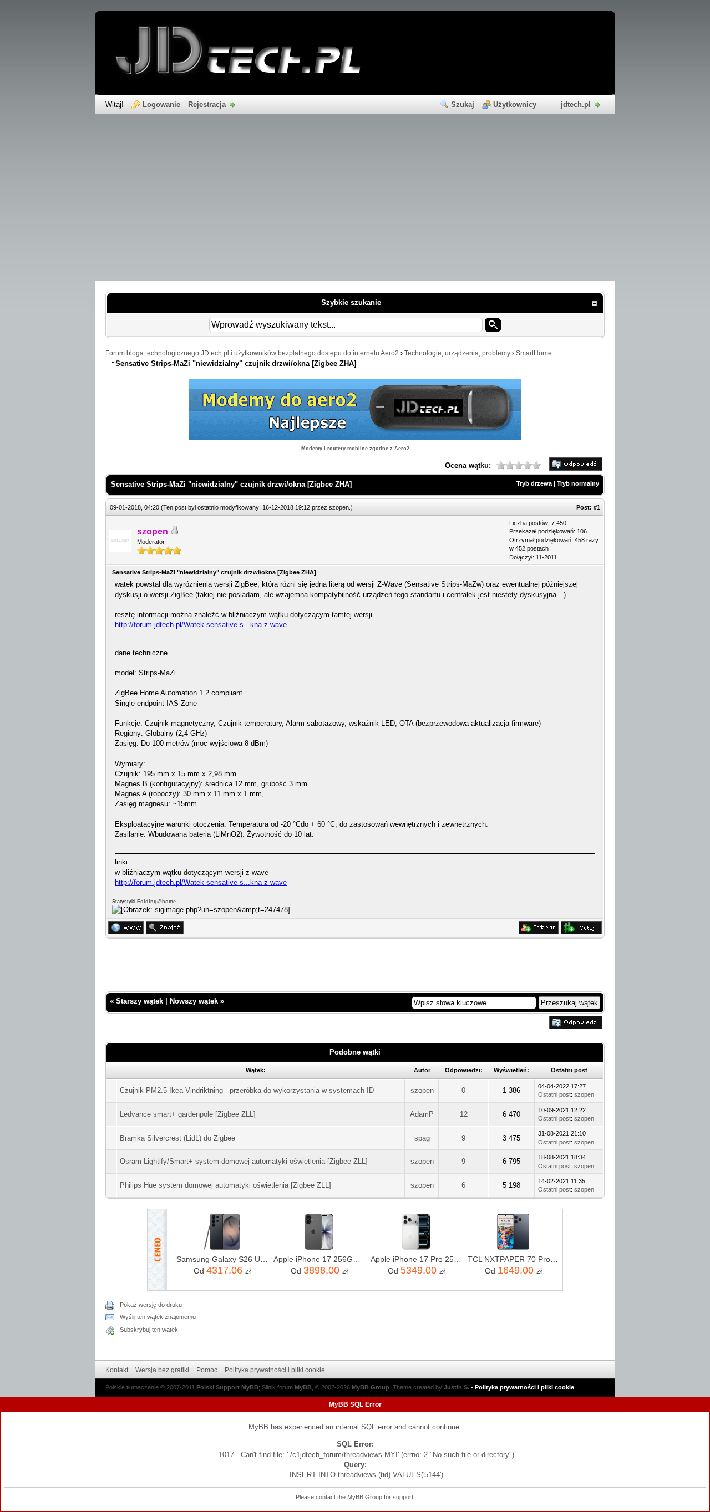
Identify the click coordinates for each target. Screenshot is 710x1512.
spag (422, 1138)
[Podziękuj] (539, 932)
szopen (339, 507)
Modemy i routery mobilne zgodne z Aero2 (355, 448)
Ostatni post (554, 1094)
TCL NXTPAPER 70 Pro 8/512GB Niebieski (513, 1259)
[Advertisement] (355, 197)
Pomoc (206, 1370)
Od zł (222, 1270)
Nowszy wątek (194, 1001)
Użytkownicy (514, 104)
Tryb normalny (578, 483)
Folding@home (156, 901)
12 (464, 1114)
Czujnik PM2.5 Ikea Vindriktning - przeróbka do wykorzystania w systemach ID (247, 1090)
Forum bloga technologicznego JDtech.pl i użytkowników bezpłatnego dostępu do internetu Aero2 (252, 353)
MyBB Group (370, 1387)
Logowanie (161, 104)
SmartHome (534, 353)
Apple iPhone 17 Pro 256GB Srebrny (416, 1259)
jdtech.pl (576, 104)
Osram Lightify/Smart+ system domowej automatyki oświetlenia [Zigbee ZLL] (244, 1161)
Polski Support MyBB (227, 1387)
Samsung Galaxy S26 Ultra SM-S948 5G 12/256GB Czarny (222, 1259)
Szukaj (462, 104)
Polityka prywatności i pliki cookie (275, 1370)
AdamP (422, 1114)
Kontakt (116, 1370)
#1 (597, 507)
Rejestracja (207, 104)
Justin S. (456, 1387)
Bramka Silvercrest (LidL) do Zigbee (177, 1138)
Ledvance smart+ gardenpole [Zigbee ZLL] (188, 1114)
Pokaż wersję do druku (151, 1304)
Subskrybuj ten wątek (149, 1329)
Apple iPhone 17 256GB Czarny (319, 1259)
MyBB (303, 1387)
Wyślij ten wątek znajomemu (158, 1317)
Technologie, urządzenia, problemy (457, 353)
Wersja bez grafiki (162, 1370)
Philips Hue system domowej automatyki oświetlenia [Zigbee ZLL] (225, 1185)
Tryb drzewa (534, 483)
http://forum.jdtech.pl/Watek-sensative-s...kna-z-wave (201, 624)
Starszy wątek (139, 1001)
